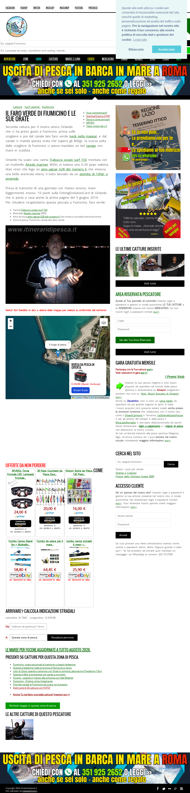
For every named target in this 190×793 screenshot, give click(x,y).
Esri (93, 397)
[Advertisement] (58, 430)
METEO (90, 122)
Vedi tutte (150, 283)
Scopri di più (80, 390)
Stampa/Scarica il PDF (98, 116)
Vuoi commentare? (96, 112)
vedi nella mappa (83, 136)
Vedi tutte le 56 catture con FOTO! (31, 688)
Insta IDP (50, 7)
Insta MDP (64, 7)
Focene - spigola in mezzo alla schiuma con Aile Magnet (43, 678)
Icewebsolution (29, 790)
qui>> (156, 311)
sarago (91, 145)
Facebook (10, 7)
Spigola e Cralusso (126, 473)
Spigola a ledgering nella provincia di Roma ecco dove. (42, 668)
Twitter (36, 7)
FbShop (23, 7)
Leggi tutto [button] (140, 39)
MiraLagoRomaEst (126, 422)
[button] (58, 354)
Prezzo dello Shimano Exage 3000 (135, 476)
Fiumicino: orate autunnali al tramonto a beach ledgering (44, 664)
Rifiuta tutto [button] (136, 49)
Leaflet (77, 397)
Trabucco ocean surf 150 (68, 160)
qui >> (144, 372)
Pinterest (93, 7)
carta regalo (166, 401)
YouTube (79, 7)
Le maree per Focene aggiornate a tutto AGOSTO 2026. (48, 650)
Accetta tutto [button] (166, 49)
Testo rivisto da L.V (96, 126)
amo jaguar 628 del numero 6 (64, 169)
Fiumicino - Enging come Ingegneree (33, 681)
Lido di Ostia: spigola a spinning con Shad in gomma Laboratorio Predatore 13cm (57, 671)
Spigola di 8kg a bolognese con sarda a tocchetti (39, 674)
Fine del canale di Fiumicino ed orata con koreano (40, 684)
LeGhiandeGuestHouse (170, 415)
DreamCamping (133, 415)
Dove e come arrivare (98, 119)
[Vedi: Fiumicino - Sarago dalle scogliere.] (19, 729)
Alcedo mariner (36, 164)
